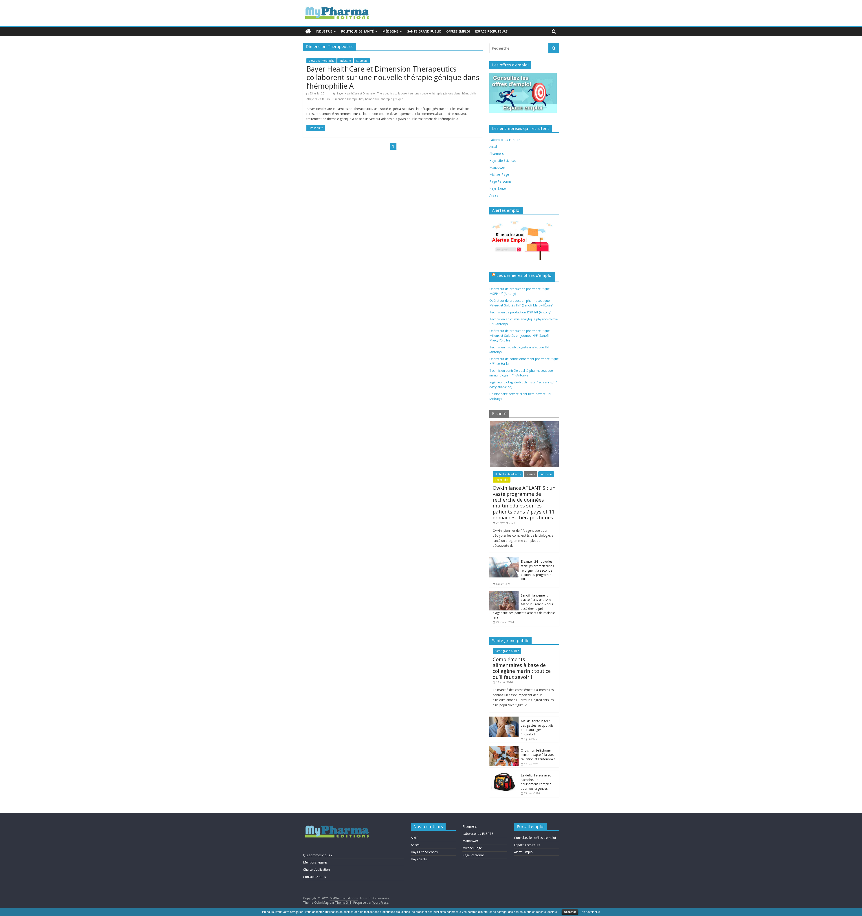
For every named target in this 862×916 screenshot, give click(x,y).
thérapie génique (392, 99)
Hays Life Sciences (502, 160)
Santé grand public (424, 31)
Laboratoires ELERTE (504, 140)
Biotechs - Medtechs (321, 61)
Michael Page (499, 174)
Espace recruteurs (491, 31)
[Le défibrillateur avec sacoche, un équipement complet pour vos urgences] (504, 773)
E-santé (530, 474)
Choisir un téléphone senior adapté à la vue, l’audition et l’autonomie (538, 754)
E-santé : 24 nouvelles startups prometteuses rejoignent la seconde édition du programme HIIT (537, 570)
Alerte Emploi (523, 852)
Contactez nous (314, 876)
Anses (493, 195)
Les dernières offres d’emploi (524, 275)
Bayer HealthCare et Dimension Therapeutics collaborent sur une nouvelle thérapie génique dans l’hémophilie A (392, 77)
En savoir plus (590, 912)
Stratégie (361, 61)
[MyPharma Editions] (308, 31)
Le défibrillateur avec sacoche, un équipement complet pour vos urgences (536, 782)
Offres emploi (458, 31)
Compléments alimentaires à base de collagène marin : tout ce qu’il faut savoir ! (522, 668)
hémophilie (372, 99)
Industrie (324, 31)
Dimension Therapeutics (347, 99)
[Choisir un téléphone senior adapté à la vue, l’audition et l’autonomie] (504, 748)
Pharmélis (496, 153)
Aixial (493, 146)
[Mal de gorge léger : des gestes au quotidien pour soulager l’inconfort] (504, 719)
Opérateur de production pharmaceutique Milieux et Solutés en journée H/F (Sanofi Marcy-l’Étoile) (519, 335)
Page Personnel (500, 181)
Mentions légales (315, 862)
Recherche (501, 480)
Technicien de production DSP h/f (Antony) (520, 312)
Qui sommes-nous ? (317, 855)
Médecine (390, 31)
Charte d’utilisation (316, 869)
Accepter (570, 912)
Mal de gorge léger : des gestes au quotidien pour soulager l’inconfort (538, 727)
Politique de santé (357, 31)
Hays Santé (497, 188)
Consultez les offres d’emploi (535, 837)
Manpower (497, 167)
